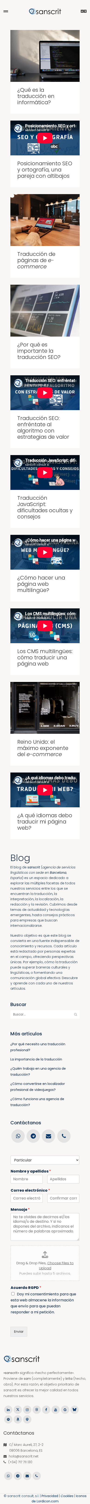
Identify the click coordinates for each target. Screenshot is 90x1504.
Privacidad (50, 1496)
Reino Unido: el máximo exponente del (42, 748)
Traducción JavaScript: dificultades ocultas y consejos (45, 507)
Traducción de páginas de (36, 260)
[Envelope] (48, 1136)
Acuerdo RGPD (26, 1287)
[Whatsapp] (18, 1136)
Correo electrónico (30, 1190)
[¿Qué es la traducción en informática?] (45, 56)
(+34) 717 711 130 (20, 1462)
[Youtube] (55, 1409)
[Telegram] (33, 1136)
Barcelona (58, 872)
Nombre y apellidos (31, 1171)
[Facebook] (46, 1409)
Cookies (67, 1496)
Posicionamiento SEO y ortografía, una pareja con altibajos (44, 170)
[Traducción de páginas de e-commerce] (45, 220)
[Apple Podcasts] (27, 1419)
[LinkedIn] (8, 1409)
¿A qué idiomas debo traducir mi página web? (44, 822)
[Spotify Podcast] (8, 1419)
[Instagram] (27, 1409)
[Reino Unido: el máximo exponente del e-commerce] (45, 708)
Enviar (19, 1331)
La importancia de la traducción (36, 1059)
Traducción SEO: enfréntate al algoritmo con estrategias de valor (43, 427)
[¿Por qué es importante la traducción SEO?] (45, 311)
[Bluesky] (74, 1409)
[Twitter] (17, 1409)
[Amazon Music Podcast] (17, 1419)
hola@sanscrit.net (24, 1456)
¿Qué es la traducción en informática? (35, 96)
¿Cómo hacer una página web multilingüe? (41, 584)
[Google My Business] (65, 1409)
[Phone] (63, 1136)
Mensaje (20, 1209)
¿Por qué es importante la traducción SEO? (38, 351)
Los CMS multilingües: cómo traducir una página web (44, 657)
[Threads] (36, 1409)
